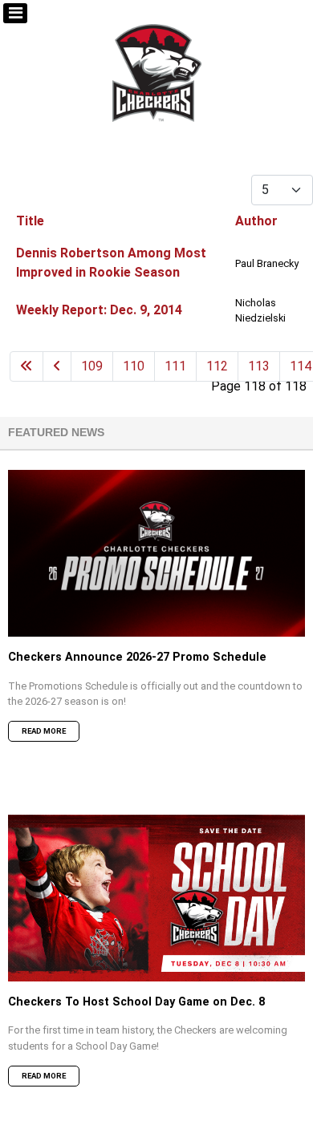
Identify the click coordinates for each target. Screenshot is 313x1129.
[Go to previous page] (57, 366)
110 (133, 366)
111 (175, 366)
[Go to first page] (26, 366)
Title (30, 221)
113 (259, 366)
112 (217, 366)
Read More (44, 730)
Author (256, 221)
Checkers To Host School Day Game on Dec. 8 (136, 1002)
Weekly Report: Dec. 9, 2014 (99, 310)
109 (92, 366)
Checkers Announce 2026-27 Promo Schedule (137, 657)
